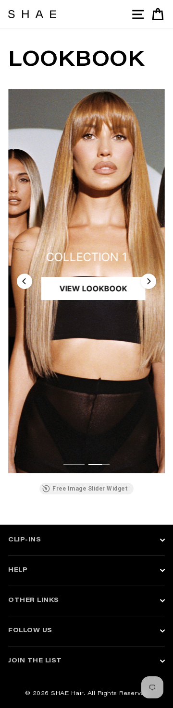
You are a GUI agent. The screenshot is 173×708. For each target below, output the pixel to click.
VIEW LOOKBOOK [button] (93, 288)
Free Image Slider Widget (90, 488)
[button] (24, 281)
